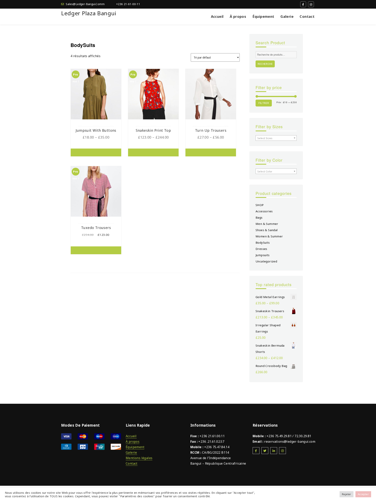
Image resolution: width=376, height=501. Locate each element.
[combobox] (276, 138)
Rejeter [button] (346, 494)
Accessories (264, 211)
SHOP (260, 205)
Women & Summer (269, 236)
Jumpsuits (263, 255)
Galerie (287, 16)
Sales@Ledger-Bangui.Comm (85, 4)
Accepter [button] (363, 494)
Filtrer (263, 103)
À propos (238, 16)
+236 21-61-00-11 (128, 4)
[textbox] (276, 138)
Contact (307, 16)
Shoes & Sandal (267, 230)
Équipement (263, 16)
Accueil (217, 16)
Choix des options (96, 152)
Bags (259, 217)
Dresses (261, 249)
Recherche (265, 64)
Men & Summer (267, 224)
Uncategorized (266, 261)
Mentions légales (139, 458)
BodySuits (263, 242)
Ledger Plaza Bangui (88, 13)
